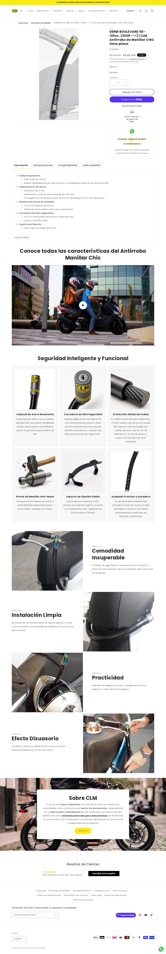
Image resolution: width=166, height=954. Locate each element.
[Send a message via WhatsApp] (161, 949)
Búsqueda (41, 890)
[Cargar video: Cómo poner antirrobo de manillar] (83, 305)
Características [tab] (43, 165)
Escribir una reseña (104, 873)
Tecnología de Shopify (36, 948)
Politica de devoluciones (49, 895)
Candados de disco (81, 890)
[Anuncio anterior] (12, 2)
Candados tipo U (102, 890)
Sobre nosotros (120, 890)
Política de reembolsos (115, 895)
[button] (43, 11)
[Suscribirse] (55, 915)
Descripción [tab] (21, 165)
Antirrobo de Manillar (41, 23)
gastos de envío (137, 59)
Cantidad (114, 77)
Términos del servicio (83, 900)
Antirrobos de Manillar (59, 890)
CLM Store (23, 23)
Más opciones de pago (132, 105)
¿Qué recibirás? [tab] (92, 165)
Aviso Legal (96, 895)
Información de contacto (76, 895)
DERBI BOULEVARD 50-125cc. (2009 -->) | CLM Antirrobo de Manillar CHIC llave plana (93, 23)
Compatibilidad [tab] (67, 165)
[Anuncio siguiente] (153, 2)
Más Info (83, 830)
